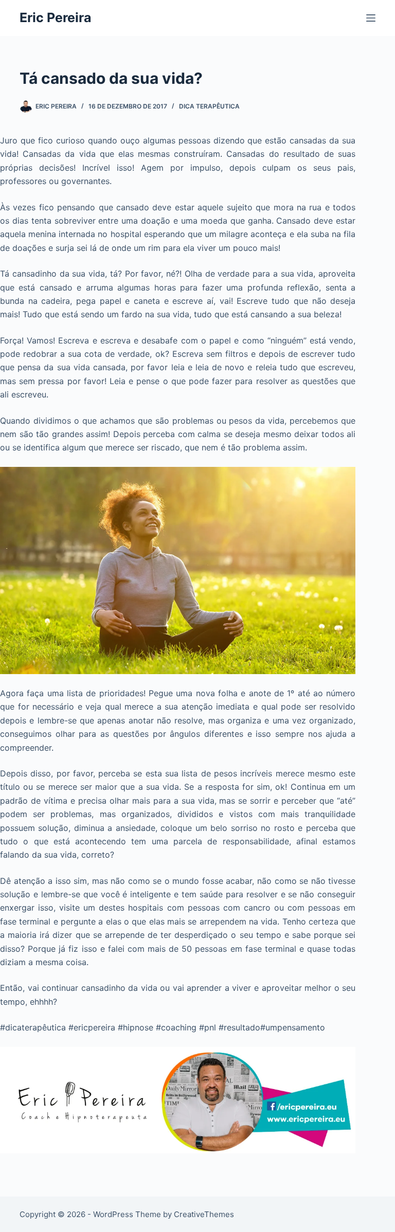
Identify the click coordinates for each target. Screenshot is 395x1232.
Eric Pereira (56, 17)
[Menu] (370, 18)
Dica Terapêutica (209, 106)
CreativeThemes (204, 1214)
